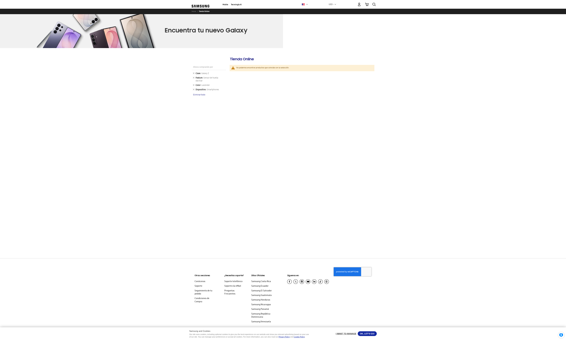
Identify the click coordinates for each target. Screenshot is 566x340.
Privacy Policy (284, 337)
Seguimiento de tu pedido (203, 292)
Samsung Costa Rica (261, 281)
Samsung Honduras (260, 300)
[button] (307, 4)
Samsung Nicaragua (261, 305)
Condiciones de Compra (202, 300)
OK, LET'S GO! (367, 333)
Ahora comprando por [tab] (203, 67)
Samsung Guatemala (261, 295)
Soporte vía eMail (232, 286)
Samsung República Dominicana (260, 315)
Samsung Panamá (260, 309)
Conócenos (200, 281)
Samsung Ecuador (260, 286)
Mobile (225, 4)
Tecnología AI (236, 4)
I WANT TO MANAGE (346, 333)
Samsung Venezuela (261, 322)
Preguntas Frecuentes (229, 292)
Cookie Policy (299, 337)
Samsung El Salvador (261, 291)
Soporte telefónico (233, 281)
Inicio (194, 11)
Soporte (198, 286)
